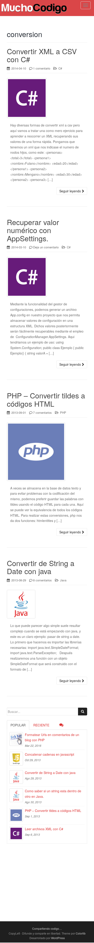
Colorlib (81, 933)
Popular (18, 725)
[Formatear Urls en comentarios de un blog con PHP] (16, 739)
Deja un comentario (46, 247)
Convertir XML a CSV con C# (42, 55)
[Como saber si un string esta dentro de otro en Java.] (16, 795)
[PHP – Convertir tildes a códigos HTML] (47, 451)
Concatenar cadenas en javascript (49, 754)
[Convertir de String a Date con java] (47, 604)
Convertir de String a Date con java (40, 567)
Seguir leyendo (70, 191)
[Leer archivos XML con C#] (16, 833)
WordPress (58, 938)
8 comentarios (42, 580)
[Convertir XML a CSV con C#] (47, 98)
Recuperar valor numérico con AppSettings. (33, 230)
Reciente (41, 725)
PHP (63, 412)
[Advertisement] (47, 877)
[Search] (82, 711)
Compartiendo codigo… (47, 928)
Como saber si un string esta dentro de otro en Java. (53, 794)
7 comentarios (42, 412)
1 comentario (41, 68)
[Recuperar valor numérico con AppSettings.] (47, 277)
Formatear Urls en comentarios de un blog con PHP (52, 737)
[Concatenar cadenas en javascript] (16, 759)
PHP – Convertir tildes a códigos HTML (46, 399)
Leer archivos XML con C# (44, 829)
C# (60, 68)
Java (63, 580)
